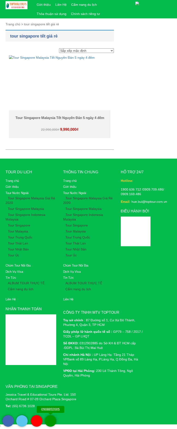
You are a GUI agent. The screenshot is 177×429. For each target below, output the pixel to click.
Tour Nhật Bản (18, 249)
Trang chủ (12, 181)
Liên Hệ (61, 4)
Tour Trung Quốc (20, 237)
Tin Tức (11, 277)
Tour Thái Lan (18, 243)
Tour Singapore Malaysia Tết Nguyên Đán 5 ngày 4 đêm (59, 118)
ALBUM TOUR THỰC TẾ (26, 283)
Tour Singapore (19, 225)
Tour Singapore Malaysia (26, 209)
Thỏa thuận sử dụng (51, 14)
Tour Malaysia (18, 231)
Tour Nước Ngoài (17, 193)
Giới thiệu (44, 4)
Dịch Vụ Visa (14, 271)
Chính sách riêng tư (85, 14)
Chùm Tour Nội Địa (18, 265)
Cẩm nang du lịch (84, 4)
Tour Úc (13, 255)
